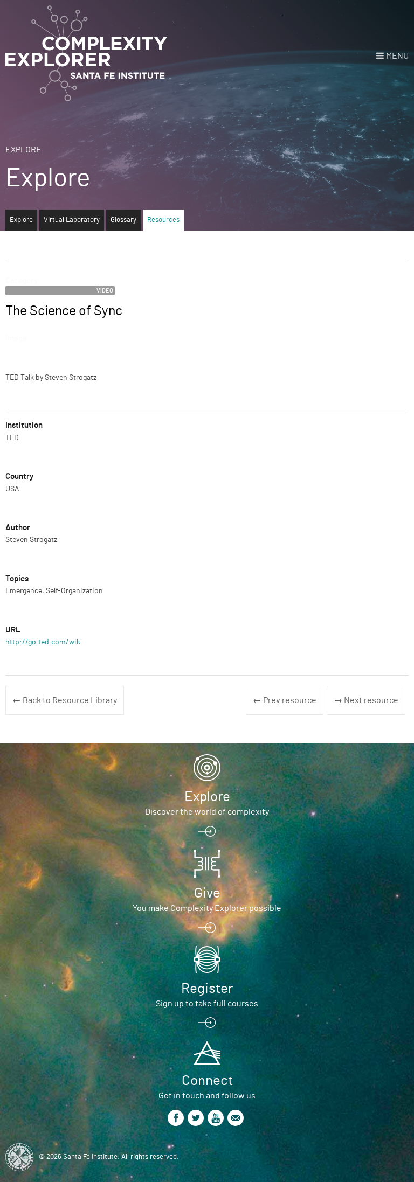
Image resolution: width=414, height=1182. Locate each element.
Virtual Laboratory (72, 220)
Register (207, 989)
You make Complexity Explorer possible (207, 908)
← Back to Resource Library (64, 700)
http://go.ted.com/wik (42, 642)
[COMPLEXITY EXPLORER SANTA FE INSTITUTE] (86, 53)
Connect (207, 1081)
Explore (23, 149)
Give (207, 893)
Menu (397, 56)
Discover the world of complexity (207, 812)
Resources (163, 220)
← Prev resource (284, 700)
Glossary (123, 220)
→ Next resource (366, 700)
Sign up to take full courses (207, 1003)
